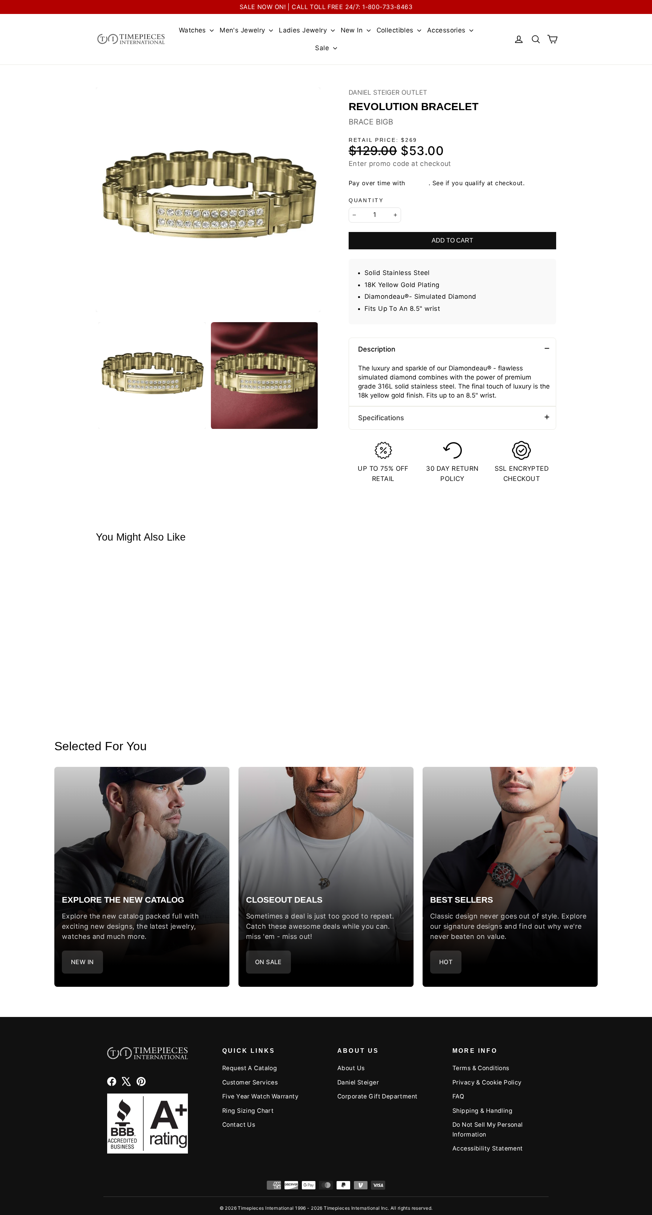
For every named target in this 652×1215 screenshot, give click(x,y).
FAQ (458, 1096)
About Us (350, 1068)
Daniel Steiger (358, 1082)
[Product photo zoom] (208, 200)
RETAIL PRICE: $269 (383, 140)
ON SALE (268, 962)
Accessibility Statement (487, 1148)
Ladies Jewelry (304, 30)
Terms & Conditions (480, 1068)
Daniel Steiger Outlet (388, 92)
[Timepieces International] (131, 39)
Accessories (447, 30)
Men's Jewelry (243, 30)
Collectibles (396, 30)
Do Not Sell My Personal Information (487, 1129)
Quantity (366, 200)
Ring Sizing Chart (248, 1110)
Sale (323, 48)
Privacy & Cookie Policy (487, 1082)
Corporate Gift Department (377, 1096)
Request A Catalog (249, 1068)
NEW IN (82, 962)
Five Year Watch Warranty (260, 1096)
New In (353, 30)
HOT (445, 962)
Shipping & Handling (482, 1110)
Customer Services (250, 1082)
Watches (193, 30)
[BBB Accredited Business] (147, 1124)
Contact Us (238, 1124)
